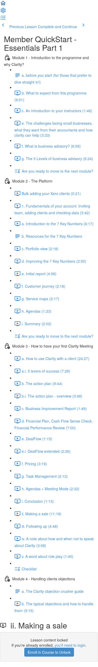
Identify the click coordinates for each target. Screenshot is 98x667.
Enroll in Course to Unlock (49, 652)
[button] (3, 4)
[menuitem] (3, 12)
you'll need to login (70, 645)
